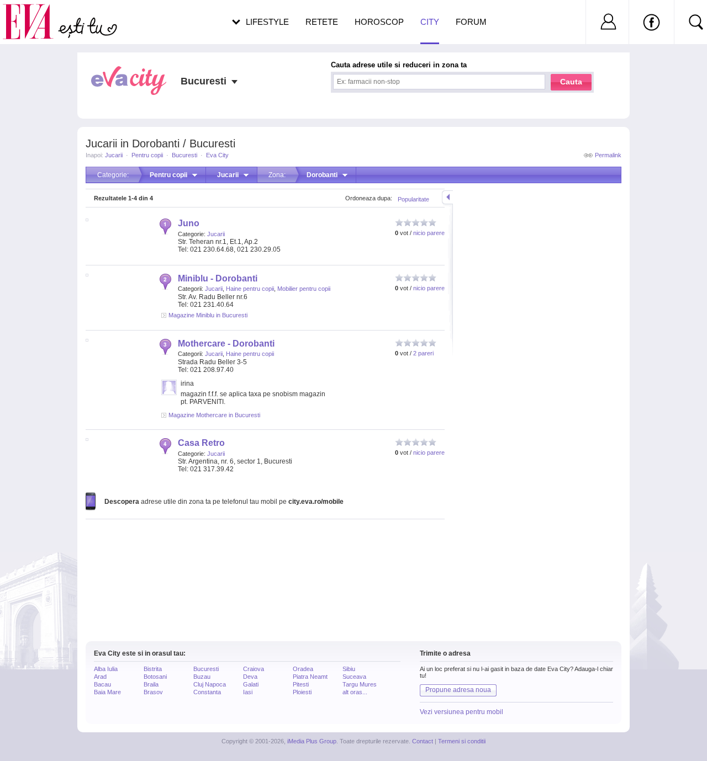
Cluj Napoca (209, 684)
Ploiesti (302, 692)
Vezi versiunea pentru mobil (461, 712)
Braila (151, 684)
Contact (422, 741)
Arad (100, 676)
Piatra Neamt (310, 676)
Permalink (608, 155)
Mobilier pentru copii (303, 288)
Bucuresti (184, 155)
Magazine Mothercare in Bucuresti (214, 415)
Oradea (303, 669)
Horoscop (379, 21)
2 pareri (423, 353)
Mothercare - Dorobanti (226, 343)
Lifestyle (267, 21)
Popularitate (413, 199)
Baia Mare (107, 692)
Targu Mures (359, 684)
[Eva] (34, 13)
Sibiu (348, 669)
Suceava (354, 676)
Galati (250, 684)
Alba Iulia (106, 669)
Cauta (571, 81)
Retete (321, 21)
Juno (188, 223)
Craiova (253, 669)
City (429, 21)
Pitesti (301, 684)
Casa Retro (201, 443)
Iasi (247, 692)
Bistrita (153, 669)
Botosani (155, 676)
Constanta (207, 692)
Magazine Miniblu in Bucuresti (207, 315)
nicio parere (429, 233)
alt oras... (354, 692)
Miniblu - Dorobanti (217, 278)
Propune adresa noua (458, 690)
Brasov (153, 692)
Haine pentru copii (250, 288)
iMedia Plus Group (311, 741)
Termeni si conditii (462, 741)
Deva (250, 676)
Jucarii (114, 155)
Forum (471, 21)
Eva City (217, 155)
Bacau (102, 684)
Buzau (201, 676)
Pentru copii (147, 155)
